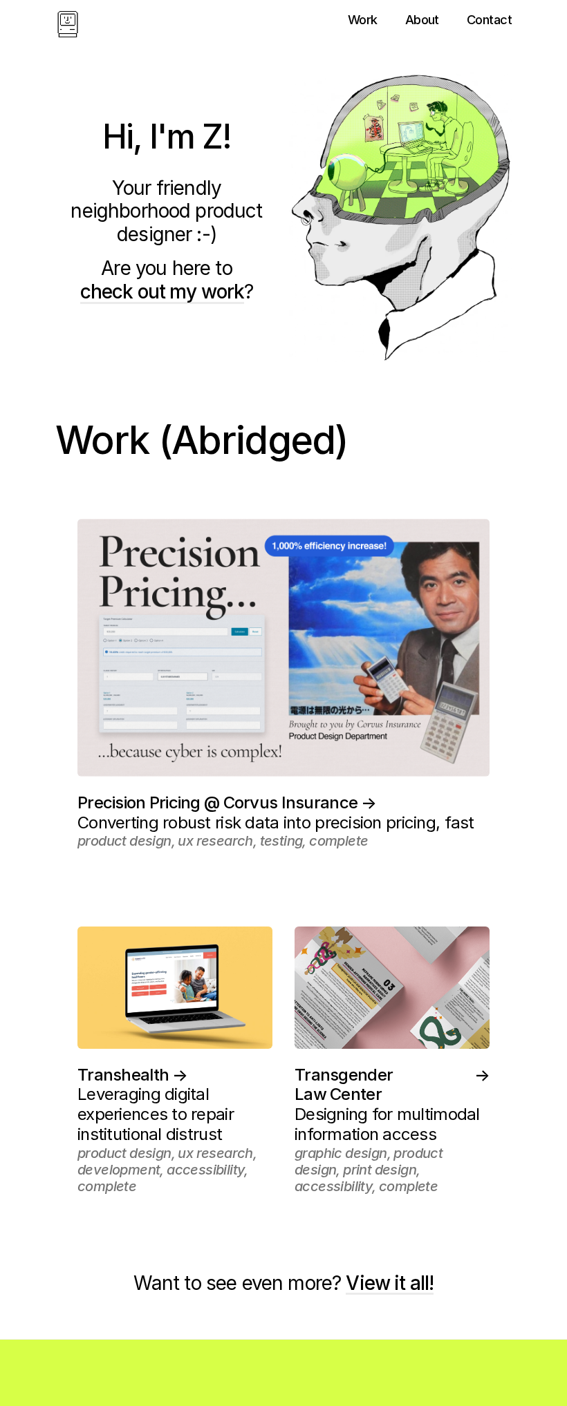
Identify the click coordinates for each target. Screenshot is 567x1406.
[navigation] (67, 25)
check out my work (162, 292)
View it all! (390, 1283)
